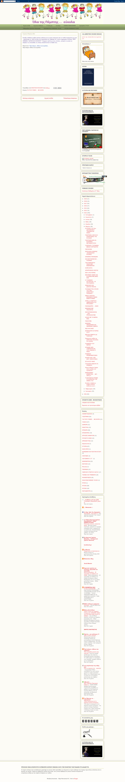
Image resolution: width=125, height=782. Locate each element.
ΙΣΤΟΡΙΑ (84, 446)
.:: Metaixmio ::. (88, 507)
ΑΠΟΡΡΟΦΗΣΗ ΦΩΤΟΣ (91, 270)
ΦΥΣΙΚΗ (84, 488)
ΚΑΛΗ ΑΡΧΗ (85, 449)
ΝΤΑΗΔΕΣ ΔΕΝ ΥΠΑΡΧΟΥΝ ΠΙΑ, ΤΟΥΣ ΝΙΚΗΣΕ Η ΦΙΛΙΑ (90, 349)
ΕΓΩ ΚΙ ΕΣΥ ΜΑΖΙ (90, 361)
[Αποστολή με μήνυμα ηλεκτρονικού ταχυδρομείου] (54, 88)
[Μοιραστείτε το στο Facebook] (59, 88)
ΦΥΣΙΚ (84, 483)
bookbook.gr (87, 545)
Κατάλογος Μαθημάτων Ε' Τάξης (91, 191)
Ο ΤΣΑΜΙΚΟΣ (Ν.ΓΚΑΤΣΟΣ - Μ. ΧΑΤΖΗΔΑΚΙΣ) (90, 281)
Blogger (76, 778)
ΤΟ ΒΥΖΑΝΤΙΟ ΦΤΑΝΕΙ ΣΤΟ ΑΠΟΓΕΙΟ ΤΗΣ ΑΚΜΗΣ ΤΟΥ (91, 379)
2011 (85, 394)
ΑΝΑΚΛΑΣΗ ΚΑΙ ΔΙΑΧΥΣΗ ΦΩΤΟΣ (90, 286)
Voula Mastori (88, 563)
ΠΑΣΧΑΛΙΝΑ (88, 249)
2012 (85, 212)
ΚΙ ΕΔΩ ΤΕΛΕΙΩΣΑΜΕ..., (90, 588)
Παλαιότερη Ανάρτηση (70, 98)
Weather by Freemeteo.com (87, 167)
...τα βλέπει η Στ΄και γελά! (91, 499)
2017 (85, 203)
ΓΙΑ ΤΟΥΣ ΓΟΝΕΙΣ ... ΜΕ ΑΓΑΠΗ (35, 90)
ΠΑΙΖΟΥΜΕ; (88, 321)
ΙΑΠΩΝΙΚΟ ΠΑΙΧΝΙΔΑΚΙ (91, 256)
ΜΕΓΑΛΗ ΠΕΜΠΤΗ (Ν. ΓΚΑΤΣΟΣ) (91, 335)
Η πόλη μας (49, 25)
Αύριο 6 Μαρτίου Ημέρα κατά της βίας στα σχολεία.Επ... (91, 369)
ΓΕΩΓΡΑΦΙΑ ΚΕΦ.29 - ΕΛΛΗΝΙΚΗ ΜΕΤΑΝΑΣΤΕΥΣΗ (91, 242)
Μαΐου (87, 221)
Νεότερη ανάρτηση (28, 98)
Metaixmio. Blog (88, 558)
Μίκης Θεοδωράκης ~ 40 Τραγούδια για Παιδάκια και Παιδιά (91, 574)
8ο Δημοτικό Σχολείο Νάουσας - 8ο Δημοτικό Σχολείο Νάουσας (91, 539)
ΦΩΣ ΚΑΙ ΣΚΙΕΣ (89, 328)
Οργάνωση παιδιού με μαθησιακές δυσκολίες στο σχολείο (91, 340)
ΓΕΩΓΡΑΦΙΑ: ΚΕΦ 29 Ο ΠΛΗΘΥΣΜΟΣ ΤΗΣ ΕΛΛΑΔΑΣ (91, 236)
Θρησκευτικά (85, 443)
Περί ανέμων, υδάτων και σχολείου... (39, 45)
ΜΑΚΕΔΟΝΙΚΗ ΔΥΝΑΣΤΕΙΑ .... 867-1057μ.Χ (91, 374)
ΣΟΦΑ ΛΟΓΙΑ (88, 268)
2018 (85, 201)
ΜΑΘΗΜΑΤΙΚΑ (86, 461)
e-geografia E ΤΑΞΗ (84, 25)
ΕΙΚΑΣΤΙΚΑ (85, 427)
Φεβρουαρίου (89, 388)
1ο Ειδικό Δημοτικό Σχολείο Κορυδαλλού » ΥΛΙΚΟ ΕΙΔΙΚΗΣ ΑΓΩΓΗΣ (92, 521)
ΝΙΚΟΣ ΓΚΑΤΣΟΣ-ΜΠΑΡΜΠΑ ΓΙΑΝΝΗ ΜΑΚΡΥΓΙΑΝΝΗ (91, 297)
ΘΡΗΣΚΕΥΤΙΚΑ (86, 441)
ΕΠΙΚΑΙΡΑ (85, 430)
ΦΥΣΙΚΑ (84, 485)
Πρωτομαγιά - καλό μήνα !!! (91, 513)
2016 (85, 205)
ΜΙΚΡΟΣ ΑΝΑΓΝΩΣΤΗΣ (90, 629)
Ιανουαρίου (89, 391)
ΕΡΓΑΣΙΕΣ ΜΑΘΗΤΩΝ (88, 435)
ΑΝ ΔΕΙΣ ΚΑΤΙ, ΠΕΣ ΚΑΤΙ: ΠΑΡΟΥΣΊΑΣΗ (91, 358)
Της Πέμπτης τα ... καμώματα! (89, 699)
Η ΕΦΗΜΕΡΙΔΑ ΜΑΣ (89, 587)
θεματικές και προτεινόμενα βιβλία (91, 405)
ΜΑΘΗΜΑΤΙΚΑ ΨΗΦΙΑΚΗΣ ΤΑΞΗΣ (52, 28)
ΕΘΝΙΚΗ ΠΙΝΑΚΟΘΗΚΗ (70, 25)
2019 (85, 199)
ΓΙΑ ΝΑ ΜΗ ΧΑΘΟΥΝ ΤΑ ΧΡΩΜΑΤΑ (91, 364)
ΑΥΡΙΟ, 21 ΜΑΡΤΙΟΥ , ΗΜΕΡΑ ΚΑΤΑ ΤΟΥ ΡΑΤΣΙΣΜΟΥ (91, 302)
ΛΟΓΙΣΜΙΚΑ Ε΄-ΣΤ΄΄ (87, 458)
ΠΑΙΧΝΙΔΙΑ (85, 469)
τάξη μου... (87, 682)
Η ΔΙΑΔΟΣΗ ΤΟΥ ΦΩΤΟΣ (89, 344)
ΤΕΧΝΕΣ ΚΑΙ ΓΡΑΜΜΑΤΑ (89, 475)
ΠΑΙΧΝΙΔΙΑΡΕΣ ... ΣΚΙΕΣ (91, 306)
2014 (85, 208)
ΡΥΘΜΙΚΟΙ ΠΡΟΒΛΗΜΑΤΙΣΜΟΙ (91, 354)
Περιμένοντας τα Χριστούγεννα (92, 551)
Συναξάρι (58, 25)
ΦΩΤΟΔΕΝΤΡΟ (86, 491)
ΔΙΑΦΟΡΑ (84, 424)
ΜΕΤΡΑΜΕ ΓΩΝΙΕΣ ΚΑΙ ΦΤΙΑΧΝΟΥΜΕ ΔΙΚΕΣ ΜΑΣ (91, 276)
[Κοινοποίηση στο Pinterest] (60, 88)
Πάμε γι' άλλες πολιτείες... (90, 635)
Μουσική (84, 466)
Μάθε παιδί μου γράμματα (91, 604)
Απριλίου (88, 224)
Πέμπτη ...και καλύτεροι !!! (91, 634)
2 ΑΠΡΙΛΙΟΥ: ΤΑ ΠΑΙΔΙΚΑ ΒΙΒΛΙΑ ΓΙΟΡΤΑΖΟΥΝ (91, 246)
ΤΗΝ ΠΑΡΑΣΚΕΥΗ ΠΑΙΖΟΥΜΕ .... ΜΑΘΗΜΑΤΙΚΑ (90, 264)
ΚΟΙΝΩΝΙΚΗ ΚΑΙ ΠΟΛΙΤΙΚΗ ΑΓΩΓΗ (91, 451)
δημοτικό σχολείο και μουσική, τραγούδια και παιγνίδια (91, 569)
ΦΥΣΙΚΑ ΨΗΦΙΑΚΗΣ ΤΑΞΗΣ (72, 28)
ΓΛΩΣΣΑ (84, 422)
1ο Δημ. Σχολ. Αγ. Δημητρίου (92, 512)
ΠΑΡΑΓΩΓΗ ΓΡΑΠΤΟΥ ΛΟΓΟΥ (90, 472)
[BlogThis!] (56, 88)
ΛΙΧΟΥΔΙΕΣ (85, 456)
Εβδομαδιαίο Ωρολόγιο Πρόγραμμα (31, 28)
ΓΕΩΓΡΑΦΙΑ (85, 416)
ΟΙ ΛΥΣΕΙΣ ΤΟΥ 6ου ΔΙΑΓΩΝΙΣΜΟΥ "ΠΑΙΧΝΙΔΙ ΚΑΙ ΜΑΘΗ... (90, 230)
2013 (85, 210)
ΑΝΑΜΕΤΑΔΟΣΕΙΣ (87, 413)
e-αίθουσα (87, 549)
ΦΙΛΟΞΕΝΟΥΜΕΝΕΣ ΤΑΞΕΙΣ (90, 480)
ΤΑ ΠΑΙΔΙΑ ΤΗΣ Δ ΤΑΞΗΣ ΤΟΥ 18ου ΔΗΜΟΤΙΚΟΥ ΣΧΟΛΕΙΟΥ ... (91, 291)
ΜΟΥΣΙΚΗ (85, 464)
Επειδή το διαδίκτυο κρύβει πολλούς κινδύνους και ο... (90, 384)
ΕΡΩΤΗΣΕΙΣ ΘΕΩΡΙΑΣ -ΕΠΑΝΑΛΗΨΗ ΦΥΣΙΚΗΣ (91, 253)
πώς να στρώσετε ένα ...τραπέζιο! (92, 668)
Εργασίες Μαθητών (38, 25)
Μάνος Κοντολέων (89, 610)
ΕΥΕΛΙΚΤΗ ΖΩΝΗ (87, 438)
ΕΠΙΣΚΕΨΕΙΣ (85, 432)
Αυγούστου (89, 217)
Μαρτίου (88, 226)
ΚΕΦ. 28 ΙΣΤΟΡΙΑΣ (90, 272)
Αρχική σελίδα (26, 25)
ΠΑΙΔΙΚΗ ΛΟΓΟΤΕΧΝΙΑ (88, 402)
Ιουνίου (88, 219)
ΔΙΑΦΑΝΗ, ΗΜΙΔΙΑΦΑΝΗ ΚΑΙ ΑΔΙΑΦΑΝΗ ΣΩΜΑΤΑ (91, 325)
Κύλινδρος (86, 605)
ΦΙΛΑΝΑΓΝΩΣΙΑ (86, 477)
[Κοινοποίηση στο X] (57, 88)
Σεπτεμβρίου (89, 215)
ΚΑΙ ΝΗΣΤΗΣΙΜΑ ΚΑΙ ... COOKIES (91, 259)
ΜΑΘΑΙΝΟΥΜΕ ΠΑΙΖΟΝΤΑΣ (89, 309)
